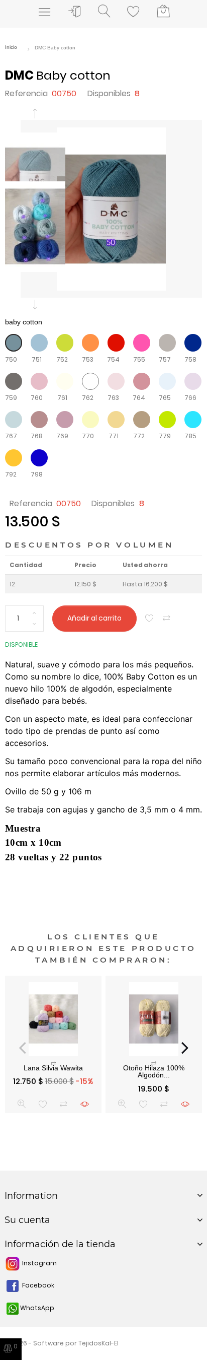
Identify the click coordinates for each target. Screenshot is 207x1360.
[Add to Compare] (166, 618)
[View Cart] (163, 11)
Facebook (37, 1285)
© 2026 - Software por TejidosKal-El (62, 1343)
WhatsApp (36, 1308)
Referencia (26, 93)
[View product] (84, 1104)
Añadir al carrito (94, 618)
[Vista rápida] (22, 1104)
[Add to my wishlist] (149, 618)
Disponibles (109, 93)
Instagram (39, 1263)
